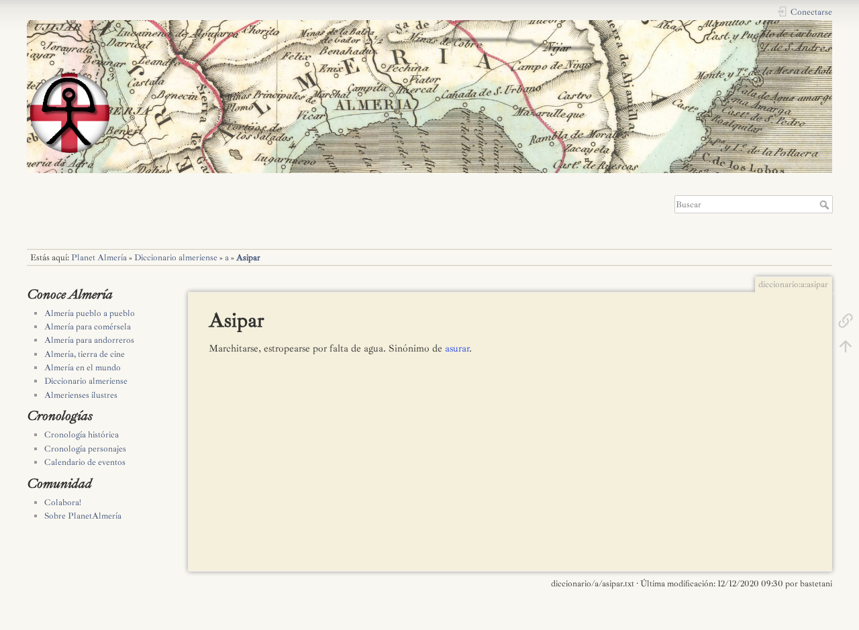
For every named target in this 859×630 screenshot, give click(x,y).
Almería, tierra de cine (84, 354)
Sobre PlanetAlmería (82, 516)
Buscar (825, 204)
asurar (457, 348)
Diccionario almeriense (175, 257)
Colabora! (62, 502)
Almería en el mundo (82, 367)
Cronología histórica (81, 434)
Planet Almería (99, 257)
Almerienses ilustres (80, 395)
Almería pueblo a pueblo (89, 313)
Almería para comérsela (87, 326)
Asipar (248, 257)
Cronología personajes (85, 448)
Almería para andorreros (89, 340)
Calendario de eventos (84, 462)
